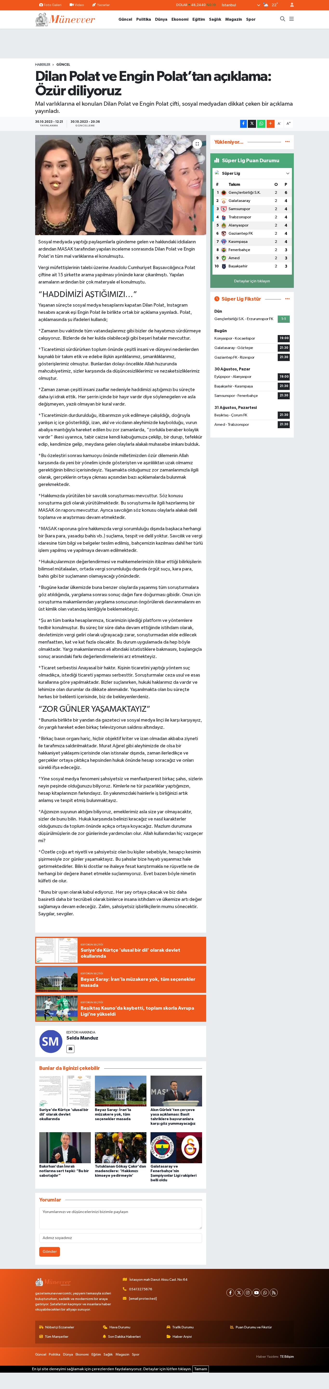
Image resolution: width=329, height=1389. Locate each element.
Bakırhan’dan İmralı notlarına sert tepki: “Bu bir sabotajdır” (64, 1170)
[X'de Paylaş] (252, 124)
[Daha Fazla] (271, 124)
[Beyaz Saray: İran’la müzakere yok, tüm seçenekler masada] (120, 1091)
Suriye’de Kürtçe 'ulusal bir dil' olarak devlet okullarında (63, 1114)
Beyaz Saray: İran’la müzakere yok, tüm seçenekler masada (113, 1114)
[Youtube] (256, 1293)
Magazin (233, 19)
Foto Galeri (52, 5)
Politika (143, 19)
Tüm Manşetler (56, 1336)
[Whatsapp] (265, 1293)
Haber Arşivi (182, 1336)
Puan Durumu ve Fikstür (254, 1327)
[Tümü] (287, 142)
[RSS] (274, 1293)
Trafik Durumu (183, 1327)
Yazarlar (103, 5)
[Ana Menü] (291, 19)
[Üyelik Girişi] (290, 5)
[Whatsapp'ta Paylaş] (261, 124)
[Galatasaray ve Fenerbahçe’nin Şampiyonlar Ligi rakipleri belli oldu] (176, 1147)
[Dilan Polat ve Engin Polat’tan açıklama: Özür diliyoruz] (120, 185)
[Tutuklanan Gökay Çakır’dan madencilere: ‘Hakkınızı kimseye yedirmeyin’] (120, 1147)
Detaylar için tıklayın (252, 281)
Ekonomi (179, 19)
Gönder (50, 1252)
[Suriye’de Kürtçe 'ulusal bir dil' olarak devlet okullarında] (65, 1091)
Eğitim (198, 19)
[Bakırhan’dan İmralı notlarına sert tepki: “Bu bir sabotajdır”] (65, 1147)
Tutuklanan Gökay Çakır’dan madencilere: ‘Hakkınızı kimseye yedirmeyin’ (120, 1170)
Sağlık (215, 19)
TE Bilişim (287, 1356)
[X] (239, 1293)
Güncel (125, 19)
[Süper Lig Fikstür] (287, 299)
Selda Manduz (82, 1038)
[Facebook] (230, 1293)
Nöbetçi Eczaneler (59, 1327)
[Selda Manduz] (50, 1041)
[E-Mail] (70, 1049)
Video (79, 5)
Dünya (161, 19)
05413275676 (140, 1289)
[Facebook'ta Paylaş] (243, 124)
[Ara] (282, 19)
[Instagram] (248, 1293)
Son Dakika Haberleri (124, 1336)
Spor (251, 19)
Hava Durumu (120, 1327)
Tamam (200, 1369)
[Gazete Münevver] (65, 19)
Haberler (42, 64)
